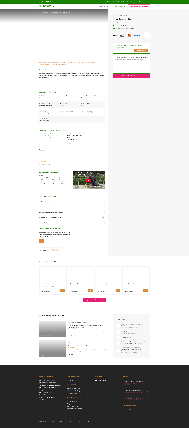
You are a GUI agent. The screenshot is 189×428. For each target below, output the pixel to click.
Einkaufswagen (145, 1)
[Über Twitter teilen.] (49, 250)
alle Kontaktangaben (134, 398)
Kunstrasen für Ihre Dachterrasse (49, 385)
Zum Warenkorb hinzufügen (133, 76)
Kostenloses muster (123, 70)
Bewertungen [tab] (71, 62)
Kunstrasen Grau (72, 406)
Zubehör (41, 400)
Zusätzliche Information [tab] (54, 62)
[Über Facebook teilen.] (51, 250)
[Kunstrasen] (46, 6)
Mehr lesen (71, 336)
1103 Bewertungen (54, 2)
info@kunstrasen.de (72, 144)
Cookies (90, 422)
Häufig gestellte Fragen (74, 391)
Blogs (68, 404)
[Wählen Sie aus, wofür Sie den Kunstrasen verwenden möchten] (49, 104)
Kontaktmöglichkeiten (74, 388)
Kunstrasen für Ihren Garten (47, 383)
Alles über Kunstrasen (119, 6)
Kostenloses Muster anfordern (139, 6)
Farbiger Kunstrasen (45, 390)
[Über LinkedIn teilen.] (54, 250)
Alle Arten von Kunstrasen (47, 380)
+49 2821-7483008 (119, 2)
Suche (109, 2)
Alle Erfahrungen (100, 380)
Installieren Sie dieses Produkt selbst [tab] (86, 62)
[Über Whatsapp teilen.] (57, 250)
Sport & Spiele (43, 395)
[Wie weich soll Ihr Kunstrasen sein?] (66, 96)
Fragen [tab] (64, 62)
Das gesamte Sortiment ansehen (94, 300)
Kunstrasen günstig (55, 12)
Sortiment (45, 12)
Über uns (70, 380)
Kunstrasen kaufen (104, 6)
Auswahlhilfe (71, 401)
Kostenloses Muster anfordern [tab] (60, 64)
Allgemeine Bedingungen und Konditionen (75, 422)
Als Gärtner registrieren (74, 409)
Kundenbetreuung (132, 1)
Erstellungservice (72, 393)
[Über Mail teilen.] (59, 250)
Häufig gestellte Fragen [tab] (44, 64)
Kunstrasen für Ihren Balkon (47, 387)
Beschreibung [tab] (42, 62)
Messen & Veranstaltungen (47, 397)
